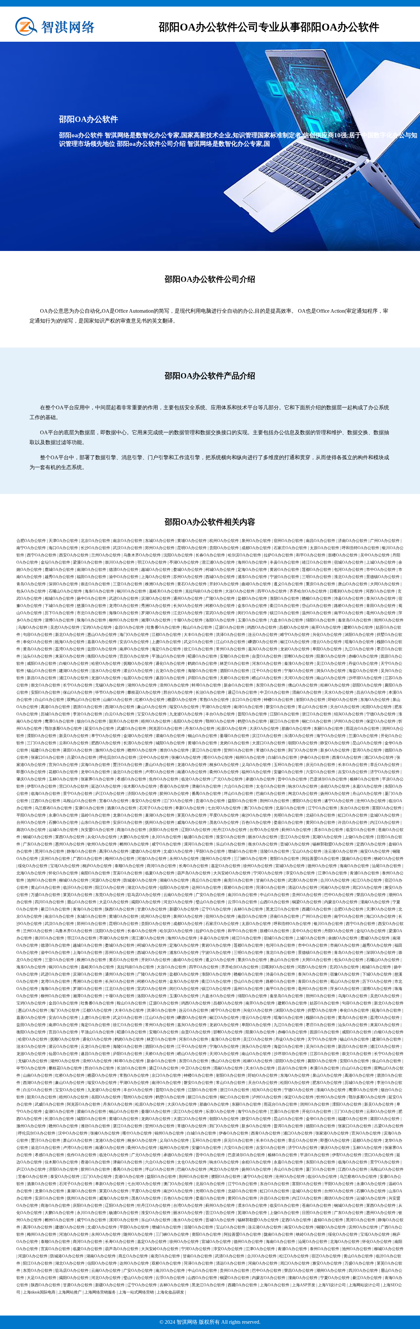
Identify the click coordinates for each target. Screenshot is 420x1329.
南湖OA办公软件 (91, 569)
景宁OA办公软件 (78, 793)
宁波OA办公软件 (284, 576)
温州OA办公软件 (316, 613)
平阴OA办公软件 (210, 851)
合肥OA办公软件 (31, 540)
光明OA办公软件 (288, 815)
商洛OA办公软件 (131, 829)
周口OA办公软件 (367, 887)
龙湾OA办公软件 (123, 605)
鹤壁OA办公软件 (252, 721)
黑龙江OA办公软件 (282, 909)
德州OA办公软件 (322, 866)
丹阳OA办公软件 (339, 931)
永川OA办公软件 (166, 837)
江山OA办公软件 (230, 642)
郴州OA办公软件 (134, 844)
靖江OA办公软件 (316, 562)
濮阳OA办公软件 (307, 801)
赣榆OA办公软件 (316, 598)
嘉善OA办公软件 (102, 642)
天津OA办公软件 (63, 540)
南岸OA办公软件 (134, 649)
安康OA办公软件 (89, 808)
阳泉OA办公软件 (331, 656)
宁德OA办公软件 (381, 714)
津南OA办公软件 (206, 786)
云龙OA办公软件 (170, 670)
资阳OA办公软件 (284, 858)
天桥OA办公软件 (234, 678)
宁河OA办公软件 (268, 873)
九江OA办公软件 (359, 649)
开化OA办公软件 (316, 1111)
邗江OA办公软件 (152, 562)
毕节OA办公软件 (110, 692)
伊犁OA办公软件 (41, 786)
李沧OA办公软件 (87, 714)
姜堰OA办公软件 (234, 735)
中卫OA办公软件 (274, 692)
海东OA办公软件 (99, 591)
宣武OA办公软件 (220, 613)
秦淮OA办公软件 (299, 663)
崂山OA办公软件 (267, 678)
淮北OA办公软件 (349, 576)
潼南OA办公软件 (375, 902)
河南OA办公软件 (335, 887)
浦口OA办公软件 (379, 757)
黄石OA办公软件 (192, 584)
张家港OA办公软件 (332, 1133)
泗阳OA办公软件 (234, 670)
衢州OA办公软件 (224, 772)
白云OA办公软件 (120, 714)
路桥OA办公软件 (349, 605)
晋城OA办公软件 (295, 844)
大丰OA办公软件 (198, 634)
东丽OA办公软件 (328, 728)
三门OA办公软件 (41, 743)
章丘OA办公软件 (385, 764)
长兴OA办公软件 (188, 605)
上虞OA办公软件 (166, 642)
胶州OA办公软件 (174, 793)
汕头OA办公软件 (37, 656)
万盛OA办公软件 (45, 894)
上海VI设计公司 (332, 1285)
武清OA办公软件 (303, 880)
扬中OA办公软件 (91, 598)
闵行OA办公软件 (252, 613)
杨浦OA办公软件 (198, 837)
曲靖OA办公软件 (256, 584)
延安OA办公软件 (99, 728)
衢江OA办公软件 (284, 605)
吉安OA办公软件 (353, 772)
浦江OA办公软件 (74, 678)
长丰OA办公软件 (353, 764)
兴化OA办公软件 (327, 634)
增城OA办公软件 (242, 851)
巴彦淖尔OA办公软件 (328, 779)
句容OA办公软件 (37, 634)
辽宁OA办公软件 (216, 909)
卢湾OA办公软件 (160, 772)
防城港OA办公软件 (140, 880)
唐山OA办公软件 (353, 584)
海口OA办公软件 (63, 548)
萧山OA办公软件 (160, 764)
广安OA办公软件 (210, 894)
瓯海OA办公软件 (70, 642)
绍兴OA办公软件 (349, 714)
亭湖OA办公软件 (184, 562)
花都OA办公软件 (63, 772)
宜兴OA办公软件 (63, 764)
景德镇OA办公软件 (383, 576)
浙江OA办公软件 (316, 714)
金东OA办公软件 (252, 605)
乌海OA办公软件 (33, 627)
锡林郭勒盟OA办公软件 (333, 844)
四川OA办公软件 (49, 902)
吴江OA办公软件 (331, 663)
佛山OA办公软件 (303, 685)
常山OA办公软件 (312, 707)
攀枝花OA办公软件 (144, 692)
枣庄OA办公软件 (320, 1025)
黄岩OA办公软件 (284, 569)
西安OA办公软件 (74, 555)
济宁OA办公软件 (385, 772)
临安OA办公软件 (360, 829)
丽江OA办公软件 (284, 721)
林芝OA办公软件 (234, 663)
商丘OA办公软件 (206, 880)
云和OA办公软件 (74, 743)
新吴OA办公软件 (74, 735)
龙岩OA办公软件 (295, 649)
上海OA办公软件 (156, 576)
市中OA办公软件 (381, 569)
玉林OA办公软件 (63, 779)
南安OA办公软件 (375, 851)
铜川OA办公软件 (131, 591)
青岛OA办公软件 (31, 584)
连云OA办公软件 (263, 634)
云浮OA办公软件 (242, 902)
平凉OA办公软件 (314, 1155)
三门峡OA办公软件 (250, 858)
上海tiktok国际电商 (39, 1292)
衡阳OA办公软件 (102, 656)
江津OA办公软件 (332, 873)
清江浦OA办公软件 (218, 562)
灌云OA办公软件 (138, 670)
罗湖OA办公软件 (156, 613)
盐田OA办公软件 (102, 649)
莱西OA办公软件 (70, 837)
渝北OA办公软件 (127, 772)
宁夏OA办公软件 (335, 1277)
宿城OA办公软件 (349, 562)
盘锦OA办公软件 (328, 1220)
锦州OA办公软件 (250, 757)
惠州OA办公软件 (70, 844)
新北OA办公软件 (70, 634)
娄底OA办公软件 (288, 822)
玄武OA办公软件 (344, 967)
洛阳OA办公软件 (220, 620)
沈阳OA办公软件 (178, 555)
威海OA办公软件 (192, 822)
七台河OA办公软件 (224, 808)
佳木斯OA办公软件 (140, 786)
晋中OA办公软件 (292, 779)
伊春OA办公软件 (314, 757)
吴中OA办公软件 (375, 555)
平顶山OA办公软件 (168, 656)
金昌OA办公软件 (129, 627)
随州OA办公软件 (216, 858)
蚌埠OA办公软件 (206, 685)
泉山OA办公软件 (327, 1075)
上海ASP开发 (303, 1285)
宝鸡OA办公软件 (97, 627)
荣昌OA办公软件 (371, 894)
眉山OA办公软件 (81, 902)
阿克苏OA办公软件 (165, 728)
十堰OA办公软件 (188, 620)
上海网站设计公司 (364, 1285)
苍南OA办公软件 (316, 1205)
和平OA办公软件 (311, 555)
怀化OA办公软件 (63, 873)
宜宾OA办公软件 (127, 873)
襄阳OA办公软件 (322, 1061)
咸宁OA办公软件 (166, 844)
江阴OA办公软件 (284, 714)
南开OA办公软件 (326, 627)
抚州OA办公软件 (160, 822)
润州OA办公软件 (314, 1104)
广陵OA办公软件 (220, 598)
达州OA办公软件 (206, 887)
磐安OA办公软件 (280, 707)
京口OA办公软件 (246, 699)
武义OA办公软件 (198, 642)
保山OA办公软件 (78, 692)
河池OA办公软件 (152, 858)
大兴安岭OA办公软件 (232, 873)
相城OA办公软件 (59, 598)
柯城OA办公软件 (220, 569)
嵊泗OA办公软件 (263, 642)
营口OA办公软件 (74, 786)
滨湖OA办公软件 (156, 598)
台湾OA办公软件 (264, 829)
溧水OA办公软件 (328, 829)
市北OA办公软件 (91, 613)
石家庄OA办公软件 (290, 548)
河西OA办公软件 (380, 591)
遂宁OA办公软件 (339, 801)
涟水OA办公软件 (106, 670)
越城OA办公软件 (156, 569)
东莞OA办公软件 (110, 894)
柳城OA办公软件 (74, 880)
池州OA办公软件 (41, 880)
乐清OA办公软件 (299, 735)
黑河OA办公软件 (49, 851)
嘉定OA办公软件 (226, 866)
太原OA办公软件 (324, 548)
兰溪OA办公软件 (363, 735)
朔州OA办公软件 (389, 620)
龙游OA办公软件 (106, 678)
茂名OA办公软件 (224, 822)
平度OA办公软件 (224, 815)
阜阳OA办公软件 (327, 649)
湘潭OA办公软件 (156, 620)
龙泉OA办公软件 (127, 815)
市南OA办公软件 (345, 945)
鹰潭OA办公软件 (59, 721)
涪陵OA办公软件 (274, 851)
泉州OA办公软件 (256, 540)
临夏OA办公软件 (160, 873)
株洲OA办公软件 (160, 584)
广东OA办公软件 (37, 844)
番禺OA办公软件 (206, 793)
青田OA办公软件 (381, 605)
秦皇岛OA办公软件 (354, 620)
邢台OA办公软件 (178, 692)
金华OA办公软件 (320, 1118)
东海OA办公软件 (375, 699)
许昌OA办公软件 (353, 822)
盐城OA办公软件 (385, 815)
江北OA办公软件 (188, 613)
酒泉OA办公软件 (121, 808)
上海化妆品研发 (170, 1292)
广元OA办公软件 (228, 779)
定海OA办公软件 (252, 569)
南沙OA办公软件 (256, 815)
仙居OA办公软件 (138, 678)
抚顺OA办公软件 (138, 663)
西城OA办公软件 (220, 576)
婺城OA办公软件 (188, 569)
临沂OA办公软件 (78, 887)
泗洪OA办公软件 (87, 707)
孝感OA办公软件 (131, 779)
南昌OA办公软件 (320, 540)
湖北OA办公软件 (142, 887)
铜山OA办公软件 (202, 735)
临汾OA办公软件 (322, 1176)
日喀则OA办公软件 (346, 591)
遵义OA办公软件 (288, 584)
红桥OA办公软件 (150, 699)
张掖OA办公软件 (186, 757)
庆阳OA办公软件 (163, 829)
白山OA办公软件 (49, 699)
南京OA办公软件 (127, 540)
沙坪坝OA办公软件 (365, 678)
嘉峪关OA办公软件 (165, 591)
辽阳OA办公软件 (196, 829)
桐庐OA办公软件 (97, 866)
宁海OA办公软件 (299, 670)
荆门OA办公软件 (303, 750)
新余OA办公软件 (238, 685)
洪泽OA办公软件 (230, 634)
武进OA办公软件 (123, 598)
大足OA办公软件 (114, 902)
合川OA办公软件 (335, 880)
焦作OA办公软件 (163, 779)
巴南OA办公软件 (270, 793)
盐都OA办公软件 (252, 598)
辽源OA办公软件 (229, 627)
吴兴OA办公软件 (320, 1046)
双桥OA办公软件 (238, 887)
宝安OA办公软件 (152, 714)
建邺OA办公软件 (358, 627)
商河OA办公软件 (161, 866)
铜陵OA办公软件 (331, 1227)
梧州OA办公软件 (156, 721)
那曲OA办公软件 (296, 728)
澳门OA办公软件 (258, 808)
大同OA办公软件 (385, 584)
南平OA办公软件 (349, 613)
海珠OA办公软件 (123, 613)
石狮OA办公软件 (63, 822)
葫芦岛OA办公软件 (194, 873)
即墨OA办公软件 (31, 772)
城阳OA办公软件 (170, 743)
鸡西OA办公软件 (262, 627)
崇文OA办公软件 (45, 685)
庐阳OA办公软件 (202, 678)
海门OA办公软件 (134, 634)
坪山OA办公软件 (238, 793)
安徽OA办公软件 (288, 772)
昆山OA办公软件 (367, 743)
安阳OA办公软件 (45, 692)
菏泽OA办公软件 (270, 887)
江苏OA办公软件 (324, 1053)
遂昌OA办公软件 (170, 678)
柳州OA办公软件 (123, 620)
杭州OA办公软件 (224, 540)
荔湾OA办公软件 (70, 649)
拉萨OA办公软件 (278, 555)
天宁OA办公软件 (322, 1039)
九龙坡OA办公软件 (186, 714)
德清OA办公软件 (123, 569)
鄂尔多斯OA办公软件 (63, 728)
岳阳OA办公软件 (188, 721)
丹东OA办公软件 (200, 728)
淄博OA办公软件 (59, 620)
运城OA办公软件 (63, 829)
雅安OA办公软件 (327, 1263)
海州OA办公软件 (252, 562)
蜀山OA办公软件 (345, 981)
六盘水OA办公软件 (286, 620)
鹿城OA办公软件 (59, 569)
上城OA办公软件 (381, 562)
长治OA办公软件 (210, 692)
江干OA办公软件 (267, 670)
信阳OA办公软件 (174, 887)
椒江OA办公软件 (295, 642)
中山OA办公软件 (274, 894)
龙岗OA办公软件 (234, 743)
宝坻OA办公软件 (65, 866)
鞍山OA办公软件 (197, 627)
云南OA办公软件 (178, 894)
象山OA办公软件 (152, 707)
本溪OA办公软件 (324, 1068)
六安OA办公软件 (320, 772)
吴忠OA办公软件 (65, 627)
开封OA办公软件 (224, 584)
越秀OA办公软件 (59, 576)
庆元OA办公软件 (320, 764)
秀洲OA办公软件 (156, 605)
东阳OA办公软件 (320, 1162)
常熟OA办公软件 (214, 699)
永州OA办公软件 (184, 858)
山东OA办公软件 (95, 822)
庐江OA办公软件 (110, 793)
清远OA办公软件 (303, 887)
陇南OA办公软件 (356, 858)
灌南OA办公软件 (170, 735)
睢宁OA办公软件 (295, 634)
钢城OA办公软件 (37, 837)
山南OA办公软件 (118, 699)
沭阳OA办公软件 (359, 634)
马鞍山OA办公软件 (79, 801)
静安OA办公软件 (335, 743)
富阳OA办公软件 (387, 808)
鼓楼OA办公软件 (343, 555)
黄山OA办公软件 (45, 887)
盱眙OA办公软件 (343, 699)
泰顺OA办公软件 (129, 866)
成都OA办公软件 (256, 548)
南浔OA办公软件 (248, 707)
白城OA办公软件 (282, 757)
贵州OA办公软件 (307, 894)
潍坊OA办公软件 (174, 750)
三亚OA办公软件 (127, 584)
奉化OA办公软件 (37, 642)
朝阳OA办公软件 (303, 743)
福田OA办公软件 (91, 576)
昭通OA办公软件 (202, 656)
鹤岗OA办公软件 (202, 663)
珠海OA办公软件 (91, 620)
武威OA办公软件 (131, 728)
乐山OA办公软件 (230, 844)
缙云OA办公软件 (327, 642)
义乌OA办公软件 (256, 764)
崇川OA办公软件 (120, 562)
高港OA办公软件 (55, 707)
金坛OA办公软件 (55, 562)
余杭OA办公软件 (335, 786)
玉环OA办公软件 (288, 764)
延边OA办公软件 (106, 786)
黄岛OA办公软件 (37, 649)
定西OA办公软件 (371, 844)
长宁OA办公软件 (78, 685)
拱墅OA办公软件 (322, 1010)
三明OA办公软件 (316, 576)
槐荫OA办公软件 (320, 1017)
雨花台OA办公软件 (362, 728)
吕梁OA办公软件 (81, 757)
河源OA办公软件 (106, 880)
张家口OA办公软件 (47, 757)
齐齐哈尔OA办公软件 (308, 591)
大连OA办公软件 (240, 591)
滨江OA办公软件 (267, 735)
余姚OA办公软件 (343, 938)
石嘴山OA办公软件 (65, 591)
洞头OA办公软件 (331, 670)
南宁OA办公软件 (31, 548)
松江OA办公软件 (367, 880)
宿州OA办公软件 (288, 540)
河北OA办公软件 (178, 902)
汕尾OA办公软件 (386, 866)
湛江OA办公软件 (206, 750)
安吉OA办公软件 (134, 642)
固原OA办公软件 (324, 1032)
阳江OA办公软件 (110, 887)
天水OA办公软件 (339, 692)
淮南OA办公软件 (331, 1090)
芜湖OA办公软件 (327, 837)
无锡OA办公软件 (110, 685)
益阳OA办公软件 (242, 801)
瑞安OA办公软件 (184, 707)
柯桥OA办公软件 (220, 605)
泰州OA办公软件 (324, 1249)
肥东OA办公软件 (327, 1082)
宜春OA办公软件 (114, 801)
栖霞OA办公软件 (182, 699)
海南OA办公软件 (354, 866)
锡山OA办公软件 (41, 670)
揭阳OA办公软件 (146, 902)
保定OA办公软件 (381, 721)
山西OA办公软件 (274, 902)
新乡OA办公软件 (335, 750)
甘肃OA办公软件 (152, 909)
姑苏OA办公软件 (324, 1003)
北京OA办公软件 (95, 540)
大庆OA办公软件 (264, 728)
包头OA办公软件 (31, 591)
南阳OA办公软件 (95, 873)
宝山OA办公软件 (307, 851)
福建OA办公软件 (45, 750)
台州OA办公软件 (31, 822)
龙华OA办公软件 (95, 772)
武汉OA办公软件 (127, 548)
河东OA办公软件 (267, 663)
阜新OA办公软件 (190, 808)
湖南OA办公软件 (174, 880)
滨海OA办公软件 (95, 764)
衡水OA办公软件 (263, 844)
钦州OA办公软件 (102, 844)
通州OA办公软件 (188, 598)
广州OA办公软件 (385, 540)
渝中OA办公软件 (123, 576)
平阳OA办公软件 (31, 815)
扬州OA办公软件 (335, 793)
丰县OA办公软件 (284, 562)
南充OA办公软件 (238, 880)
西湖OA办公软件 (120, 707)
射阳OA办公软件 (311, 699)
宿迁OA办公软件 (326, 1256)
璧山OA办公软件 (210, 902)
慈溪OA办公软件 (91, 605)
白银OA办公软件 (74, 663)
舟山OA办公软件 (367, 793)
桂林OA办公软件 (335, 685)
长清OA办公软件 (138, 743)
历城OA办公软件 (55, 714)
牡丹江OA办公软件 (230, 829)
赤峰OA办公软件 (363, 656)
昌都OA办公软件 (294, 627)
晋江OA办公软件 (295, 837)
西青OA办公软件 (347, 757)
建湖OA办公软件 (74, 670)
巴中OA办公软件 (339, 894)
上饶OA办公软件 (359, 837)
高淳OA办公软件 (114, 851)
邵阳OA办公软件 (367, 685)
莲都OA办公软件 (316, 569)
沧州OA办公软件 (371, 801)
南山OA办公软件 (331, 678)
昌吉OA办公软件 (371, 692)
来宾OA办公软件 (70, 656)
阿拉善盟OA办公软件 (320, 858)
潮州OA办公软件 (331, 1270)
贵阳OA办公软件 (224, 548)
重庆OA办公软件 (320, 584)
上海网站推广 (70, 1292)
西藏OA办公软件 (316, 909)
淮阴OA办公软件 (284, 598)
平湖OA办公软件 (216, 707)
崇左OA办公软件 (95, 584)
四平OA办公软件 (272, 591)
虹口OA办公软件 (353, 815)
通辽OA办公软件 (242, 692)
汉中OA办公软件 (154, 757)
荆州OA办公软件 (274, 801)
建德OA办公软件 (146, 851)
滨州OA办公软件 (55, 858)
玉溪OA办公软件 (252, 620)
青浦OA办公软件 (364, 873)
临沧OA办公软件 (196, 779)
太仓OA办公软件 (270, 786)
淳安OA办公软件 (300, 873)
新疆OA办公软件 (184, 909)
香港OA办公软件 (174, 786)
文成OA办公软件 (178, 851)
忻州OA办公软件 (331, 1097)
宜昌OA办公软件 (134, 656)
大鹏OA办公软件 (134, 837)
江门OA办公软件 (178, 801)
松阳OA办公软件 (377, 707)
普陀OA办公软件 (252, 714)
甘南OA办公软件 (270, 880)
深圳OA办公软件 (63, 584)
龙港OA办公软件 (192, 764)
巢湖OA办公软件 (160, 815)
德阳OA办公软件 (320, 1126)
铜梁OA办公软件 (307, 902)
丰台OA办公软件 (220, 714)
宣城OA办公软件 (290, 866)
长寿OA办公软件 (193, 866)
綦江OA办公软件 (55, 909)
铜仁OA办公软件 (316, 721)
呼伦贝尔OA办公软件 (117, 757)
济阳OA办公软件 (142, 793)
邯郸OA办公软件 (299, 656)
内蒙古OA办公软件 (341, 902)
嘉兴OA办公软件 (263, 649)
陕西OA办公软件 (120, 909)
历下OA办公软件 (59, 613)
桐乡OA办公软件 (224, 764)
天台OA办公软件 (345, 707)
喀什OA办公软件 (218, 757)
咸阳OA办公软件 (41, 663)
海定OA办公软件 (166, 649)
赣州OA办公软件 (142, 750)
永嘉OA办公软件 (367, 786)
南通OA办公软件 (192, 772)
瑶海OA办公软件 (359, 642)
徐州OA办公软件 (258, 866)
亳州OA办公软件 (381, 613)
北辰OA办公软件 (290, 808)
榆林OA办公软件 (364, 779)
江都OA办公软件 (166, 634)
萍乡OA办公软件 (345, 988)
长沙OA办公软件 (95, 548)
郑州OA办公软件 (160, 548)
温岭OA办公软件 (95, 815)
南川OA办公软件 (242, 894)
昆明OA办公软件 (192, 548)
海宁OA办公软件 (331, 735)
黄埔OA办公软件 (192, 540)
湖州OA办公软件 (142, 685)
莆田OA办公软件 (78, 750)
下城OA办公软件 (59, 605)
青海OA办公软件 (87, 909)
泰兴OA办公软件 (381, 598)
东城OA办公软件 (160, 540)
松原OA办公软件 (232, 728)
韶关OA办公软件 (123, 721)
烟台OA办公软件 (91, 721)
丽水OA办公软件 (263, 837)
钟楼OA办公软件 (278, 699)
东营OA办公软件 (270, 685)
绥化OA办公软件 (33, 866)
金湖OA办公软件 (138, 735)
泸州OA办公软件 (349, 721)
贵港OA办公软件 (210, 801)
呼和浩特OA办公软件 (360, 548)
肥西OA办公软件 (106, 743)
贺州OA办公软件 (238, 750)
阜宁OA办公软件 (106, 735)
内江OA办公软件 (385, 822)
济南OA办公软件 (353, 540)
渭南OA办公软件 (307, 692)
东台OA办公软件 (354, 808)
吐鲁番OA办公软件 (163, 627)
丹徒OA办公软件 (363, 663)
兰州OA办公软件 (106, 555)
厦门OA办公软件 (320, 1169)
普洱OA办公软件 (367, 750)
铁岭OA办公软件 (389, 858)
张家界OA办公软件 (97, 779)
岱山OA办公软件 (316, 605)
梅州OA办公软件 (120, 858)
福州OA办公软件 (256, 772)
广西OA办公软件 (87, 858)
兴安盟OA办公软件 (97, 829)
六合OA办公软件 (238, 786)
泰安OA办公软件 (146, 801)
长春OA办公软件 (210, 555)
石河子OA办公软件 (156, 808)
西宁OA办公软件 (41, 555)
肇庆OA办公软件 (31, 779)
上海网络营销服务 (100, 1292)
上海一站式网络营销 (136, 1292)
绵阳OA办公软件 (320, 620)
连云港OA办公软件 (341, 851)
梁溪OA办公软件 (87, 562)
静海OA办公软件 (81, 851)
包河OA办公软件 (349, 569)
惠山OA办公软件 (102, 634)
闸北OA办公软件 (303, 793)
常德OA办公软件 (270, 750)
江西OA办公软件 (45, 801)
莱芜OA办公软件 (192, 815)
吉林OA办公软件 (248, 909)
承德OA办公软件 (260, 779)
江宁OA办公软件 (322, 808)
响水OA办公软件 (303, 786)
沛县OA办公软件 (349, 598)
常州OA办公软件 (230, 649)
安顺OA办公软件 (234, 656)
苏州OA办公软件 (188, 576)
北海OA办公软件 (31, 873)
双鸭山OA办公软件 (83, 699)
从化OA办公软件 (102, 837)
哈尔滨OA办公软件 (244, 555)
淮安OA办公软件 (230, 837)
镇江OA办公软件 (284, 613)
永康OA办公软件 (63, 815)
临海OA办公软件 (45, 793)
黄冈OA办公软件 (320, 822)
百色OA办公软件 (256, 822)
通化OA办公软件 (170, 663)
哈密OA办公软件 (106, 663)
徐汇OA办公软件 (198, 649)
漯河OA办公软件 (198, 844)
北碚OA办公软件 (320, 815)
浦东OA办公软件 (252, 576)
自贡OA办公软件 (267, 656)
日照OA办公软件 (316, 1212)
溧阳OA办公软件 (41, 735)
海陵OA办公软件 (202, 670)
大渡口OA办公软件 (268, 743)
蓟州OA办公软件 (296, 829)
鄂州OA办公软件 (220, 721)
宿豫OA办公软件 (345, 974)
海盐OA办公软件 (363, 670)
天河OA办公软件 (299, 678)
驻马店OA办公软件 (144, 894)
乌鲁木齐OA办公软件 (142, 555)
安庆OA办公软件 (127, 822)
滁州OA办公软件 (110, 750)
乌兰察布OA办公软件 (53, 808)
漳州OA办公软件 (174, 685)
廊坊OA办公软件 (31, 829)
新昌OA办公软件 (41, 678)
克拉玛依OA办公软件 (203, 591)
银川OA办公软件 (328, 923)
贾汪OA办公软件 (127, 764)
